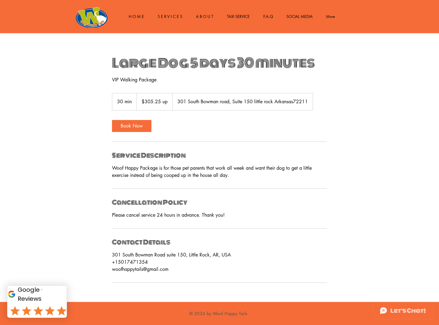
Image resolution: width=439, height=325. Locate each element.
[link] (131, 126)
